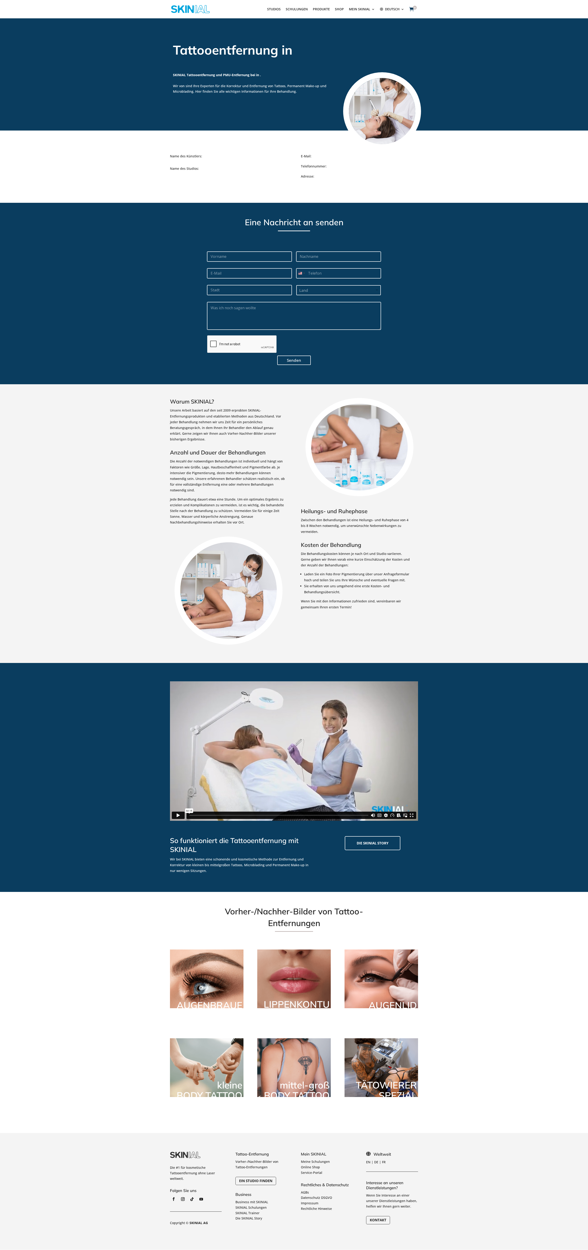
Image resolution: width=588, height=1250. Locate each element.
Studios (274, 9)
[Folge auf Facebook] (173, 1199)
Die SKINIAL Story (248, 1218)
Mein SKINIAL (359, 9)
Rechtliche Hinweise (316, 1208)
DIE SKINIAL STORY (372, 843)
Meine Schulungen (315, 1161)
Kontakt (378, 1220)
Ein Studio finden (255, 1180)
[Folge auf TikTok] (192, 1199)
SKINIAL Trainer (247, 1213)
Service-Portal (311, 1172)
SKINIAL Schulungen (251, 1207)
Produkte (321, 9)
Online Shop (310, 1167)
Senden (294, 360)
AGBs (305, 1192)
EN (368, 1162)
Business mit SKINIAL (251, 1202)
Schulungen (297, 9)
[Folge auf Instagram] (183, 1199)
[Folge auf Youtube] (201, 1199)
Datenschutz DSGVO (316, 1197)
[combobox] (301, 273)
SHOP (339, 9)
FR (384, 1162)
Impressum (309, 1203)
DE (376, 1162)
